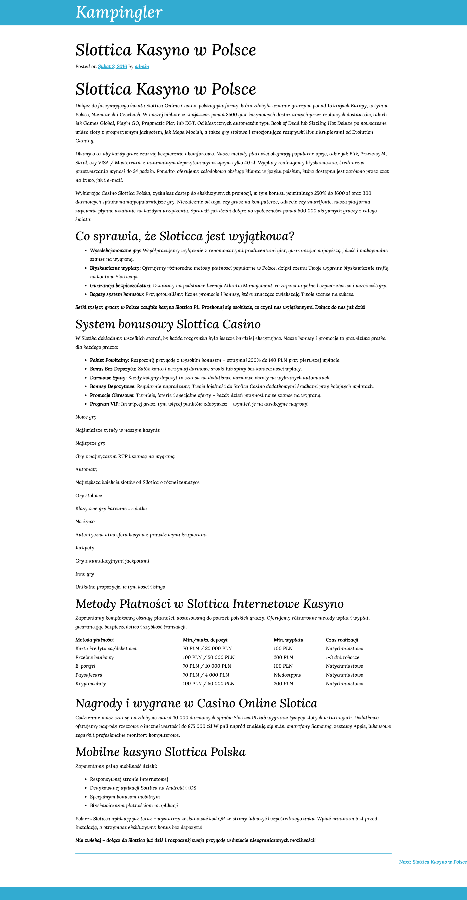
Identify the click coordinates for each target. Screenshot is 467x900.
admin (142, 66)
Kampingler (119, 11)
